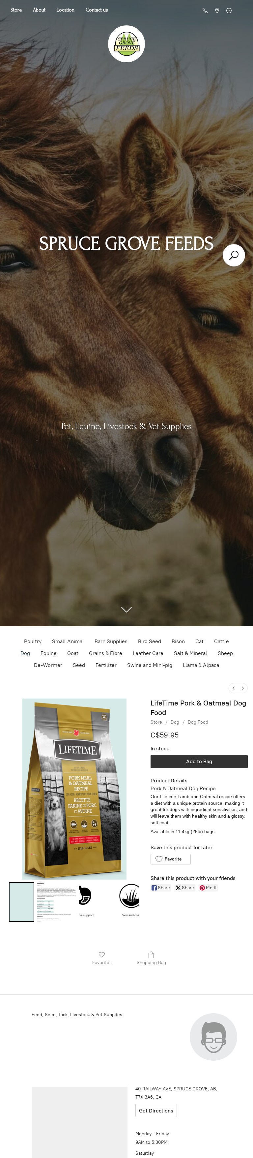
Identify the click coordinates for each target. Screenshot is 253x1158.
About (39, 10)
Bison (178, 641)
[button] (170, 859)
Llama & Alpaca (201, 665)
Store (16, 10)
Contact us (97, 10)
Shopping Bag (151, 962)
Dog (25, 653)
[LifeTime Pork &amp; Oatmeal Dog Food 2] (109, 902)
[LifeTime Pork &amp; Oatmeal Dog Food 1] (56, 902)
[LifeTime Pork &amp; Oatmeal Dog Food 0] (21, 902)
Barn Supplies (111, 641)
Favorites (102, 962)
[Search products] (234, 255)
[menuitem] (233, 688)
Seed (79, 665)
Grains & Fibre (105, 653)
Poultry (33, 641)
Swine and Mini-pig (149, 665)
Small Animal (68, 641)
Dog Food (198, 722)
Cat (199, 641)
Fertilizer (106, 665)
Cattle (221, 641)
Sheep (225, 653)
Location (65, 10)
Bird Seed (149, 641)
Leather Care (148, 653)
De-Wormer (48, 665)
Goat (72, 653)
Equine (49, 653)
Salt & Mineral (190, 653)
